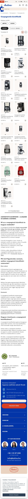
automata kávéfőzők (6, 311)
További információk (8, 489)
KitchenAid (14, 253)
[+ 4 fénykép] (20, 62)
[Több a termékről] (20, 40)
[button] (14, 28)
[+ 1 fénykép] (20, 107)
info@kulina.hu (14, 458)
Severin (20, 253)
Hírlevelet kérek (14, 405)
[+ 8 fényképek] (7, 62)
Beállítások (5, 491)
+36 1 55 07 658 (14, 453)
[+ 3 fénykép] (7, 40)
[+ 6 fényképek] (7, 129)
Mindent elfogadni (14, 494)
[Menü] (1, 5)
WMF (2, 255)
